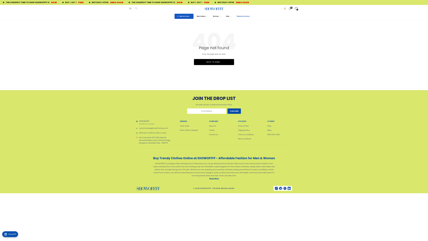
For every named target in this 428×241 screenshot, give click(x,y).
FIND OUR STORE (273, 134)
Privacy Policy (243, 126)
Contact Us (213, 134)
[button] (296, 8)
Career (211, 130)
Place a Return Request (189, 130)
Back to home (213, 62)
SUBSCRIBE (234, 111)
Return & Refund (244, 139)
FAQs (269, 126)
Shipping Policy (244, 130)
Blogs (269, 130)
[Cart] (290, 8)
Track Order (184, 126)
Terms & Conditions (246, 134)
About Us (212, 126)
